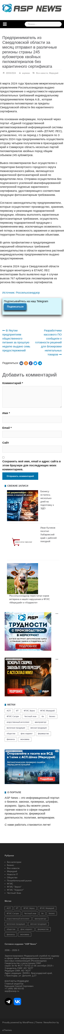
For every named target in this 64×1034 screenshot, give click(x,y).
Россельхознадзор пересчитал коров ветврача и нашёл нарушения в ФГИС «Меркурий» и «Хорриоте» (29, 599)
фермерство (43, 734)
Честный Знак (14, 893)
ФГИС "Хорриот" (15, 890)
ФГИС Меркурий (47, 711)
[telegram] (40, 363)
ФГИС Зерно (29, 711)
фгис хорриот (27, 734)
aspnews (26, 73)
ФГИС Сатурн (13, 716)
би (43, 716)
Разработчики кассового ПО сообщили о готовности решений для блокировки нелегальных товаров (48, 342)
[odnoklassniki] (26, 363)
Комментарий (12, 383)
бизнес (52, 716)
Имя (6, 413)
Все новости (42, 73)
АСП (9, 711)
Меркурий (53, 73)
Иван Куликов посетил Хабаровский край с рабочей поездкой (48, 534)
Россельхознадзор (28, 292)
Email (7, 427)
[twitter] (35, 363)
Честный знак (30, 716)
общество (11, 734)
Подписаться (15, 306)
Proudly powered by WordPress (17, 1022)
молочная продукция (16, 728)
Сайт (5, 442)
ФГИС (10, 883)
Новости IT (12, 874)
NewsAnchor (49, 1022)
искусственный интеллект (18, 722)
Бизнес (10, 865)
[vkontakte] (21, 363)
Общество (12, 877)
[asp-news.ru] (32, 7)
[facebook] (31, 363)
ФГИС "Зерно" (14, 887)
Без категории (14, 862)
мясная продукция (38, 728)
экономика (24, 739)
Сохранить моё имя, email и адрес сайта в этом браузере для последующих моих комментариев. (31, 465)
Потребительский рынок (19, 880)
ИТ (17, 711)
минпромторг (40, 722)
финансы (11, 739)
